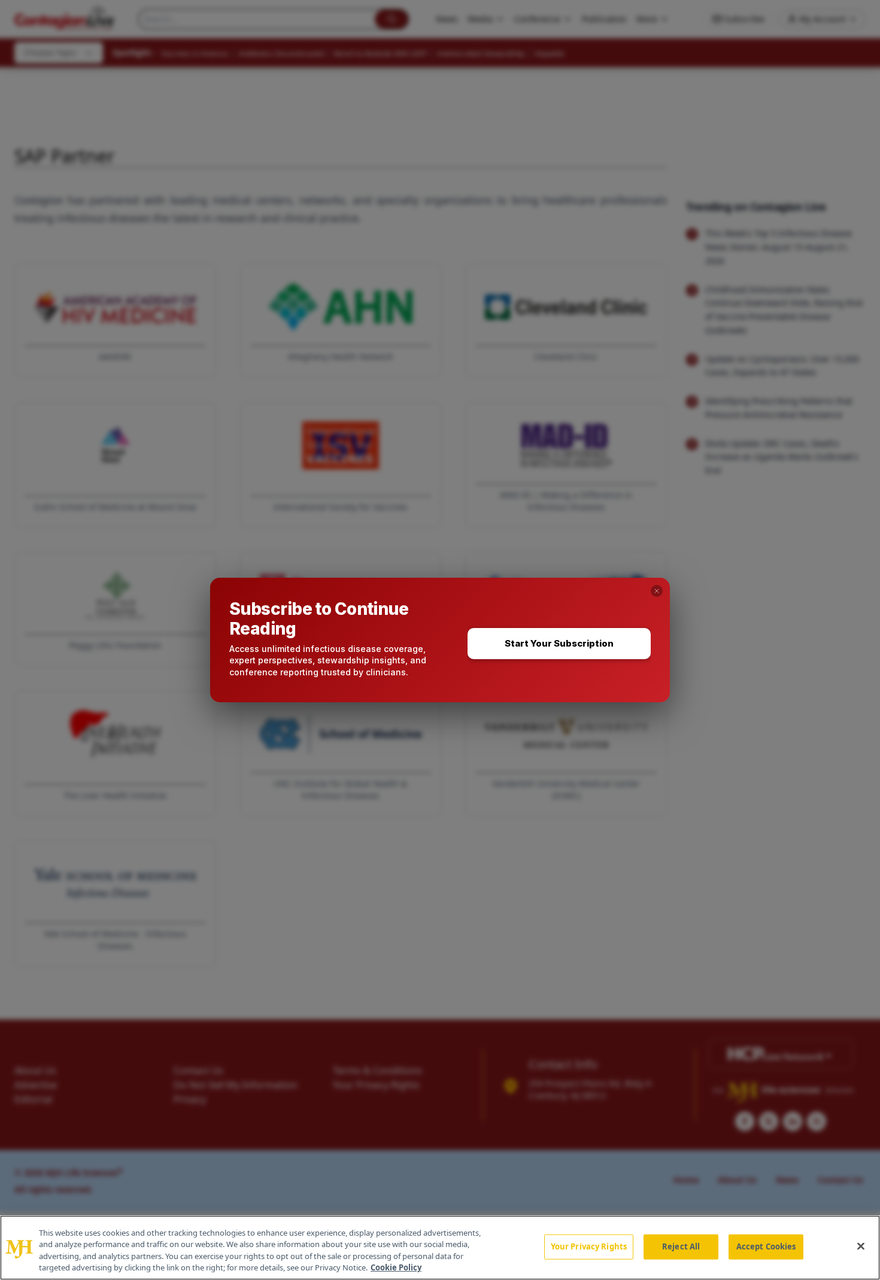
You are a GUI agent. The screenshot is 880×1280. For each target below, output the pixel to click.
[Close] (861, 1246)
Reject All (681, 1246)
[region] (440, 1247)
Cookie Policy (396, 1267)
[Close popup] (657, 591)
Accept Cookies (766, 1246)
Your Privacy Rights (589, 1246)
